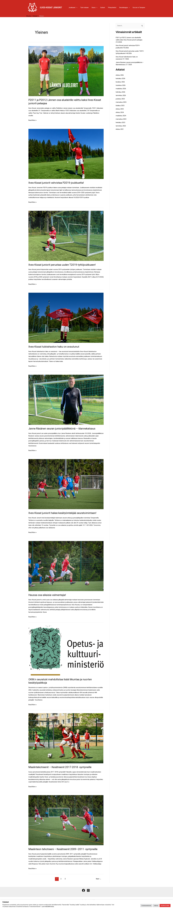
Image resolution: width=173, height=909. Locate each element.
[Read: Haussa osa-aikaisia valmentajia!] (66, 566)
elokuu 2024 (120, 112)
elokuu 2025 (120, 109)
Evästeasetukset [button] (146, 905)
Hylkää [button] (156, 905)
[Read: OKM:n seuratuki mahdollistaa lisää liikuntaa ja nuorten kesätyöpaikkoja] (66, 650)
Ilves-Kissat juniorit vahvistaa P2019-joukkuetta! (56, 182)
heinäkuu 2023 (120, 122)
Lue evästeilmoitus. (48, 906)
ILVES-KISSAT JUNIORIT (51, 7)
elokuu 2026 (120, 75)
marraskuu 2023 (121, 119)
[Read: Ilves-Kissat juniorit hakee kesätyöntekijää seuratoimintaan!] (66, 484)
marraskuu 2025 (121, 102)
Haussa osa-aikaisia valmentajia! (47, 594)
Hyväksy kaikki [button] (165, 905)
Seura (93, 7)
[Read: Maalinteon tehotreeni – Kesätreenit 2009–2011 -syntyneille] (66, 820)
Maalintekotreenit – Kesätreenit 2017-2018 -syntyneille (59, 767)
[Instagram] (88, 890)
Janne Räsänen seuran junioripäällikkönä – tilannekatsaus (61, 428)
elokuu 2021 (120, 129)
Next (98, 879)
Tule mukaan (84, 7)
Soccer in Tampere (139, 7)
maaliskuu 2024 (121, 116)
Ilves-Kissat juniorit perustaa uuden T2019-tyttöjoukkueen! (62, 264)
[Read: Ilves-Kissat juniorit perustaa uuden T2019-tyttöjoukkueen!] (66, 236)
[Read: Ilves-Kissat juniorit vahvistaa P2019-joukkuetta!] (66, 154)
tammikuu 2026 (121, 95)
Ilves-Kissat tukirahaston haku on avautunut (53, 346)
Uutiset (102, 7)
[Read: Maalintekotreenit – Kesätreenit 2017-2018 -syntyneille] (65, 738)
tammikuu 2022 (121, 126)
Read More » (32, 120)
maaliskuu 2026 (121, 89)
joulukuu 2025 (120, 99)
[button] (76, 7)
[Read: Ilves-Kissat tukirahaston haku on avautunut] (66, 318)
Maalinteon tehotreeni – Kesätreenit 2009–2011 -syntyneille (62, 849)
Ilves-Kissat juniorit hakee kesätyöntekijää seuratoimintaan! (62, 512)
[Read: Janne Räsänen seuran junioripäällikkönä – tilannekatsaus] (66, 400)
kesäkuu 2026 (120, 82)
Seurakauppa (123, 7)
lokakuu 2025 (120, 105)
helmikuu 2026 (120, 92)
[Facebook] (83, 890)
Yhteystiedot (112, 7)
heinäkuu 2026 (120, 78)
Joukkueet (72, 7)
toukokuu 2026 (120, 85)
